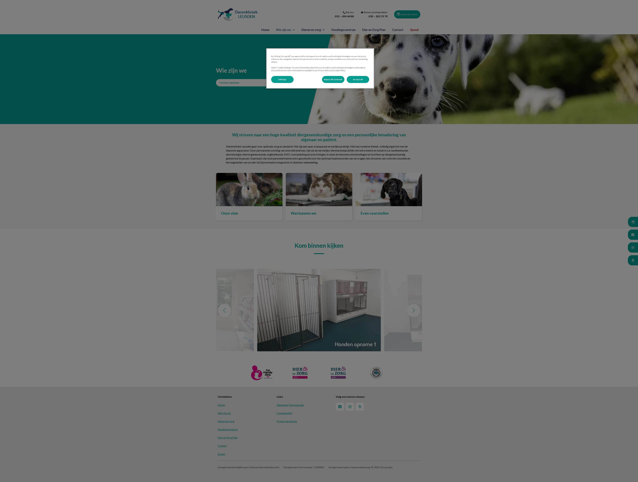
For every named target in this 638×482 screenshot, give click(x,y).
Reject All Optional (333, 79)
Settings (282, 79)
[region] (320, 68)
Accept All (358, 79)
